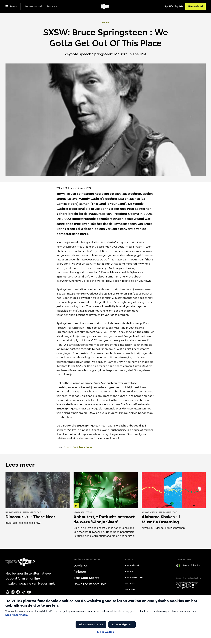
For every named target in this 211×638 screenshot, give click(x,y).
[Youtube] (29, 592)
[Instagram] (13, 592)
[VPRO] (187, 585)
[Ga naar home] (105, 6)
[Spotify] (8, 592)
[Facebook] (18, 592)
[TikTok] (24, 592)
